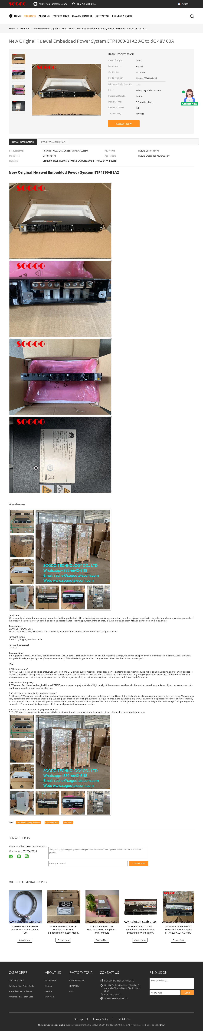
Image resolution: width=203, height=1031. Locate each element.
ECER (162, 1024)
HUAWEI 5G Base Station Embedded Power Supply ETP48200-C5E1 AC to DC (178, 929)
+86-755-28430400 (86, 4)
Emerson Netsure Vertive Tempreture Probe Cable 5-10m (24, 929)
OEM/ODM (74, 985)
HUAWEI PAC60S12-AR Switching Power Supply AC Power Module (101, 929)
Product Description (53, 142)
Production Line (76, 980)
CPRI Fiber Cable (16, 980)
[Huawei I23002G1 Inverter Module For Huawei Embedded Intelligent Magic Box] (63, 906)
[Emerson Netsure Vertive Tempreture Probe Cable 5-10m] (25, 906)
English (184, 3)
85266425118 (30, 851)
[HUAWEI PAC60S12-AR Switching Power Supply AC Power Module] (102, 906)
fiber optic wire (52, 822)
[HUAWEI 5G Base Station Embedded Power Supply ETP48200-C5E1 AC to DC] (179, 906)
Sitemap (78, 1019)
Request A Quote (122, 15)
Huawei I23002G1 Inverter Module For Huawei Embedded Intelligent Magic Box (63, 931)
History (48, 985)
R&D (71, 991)
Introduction (51, 980)
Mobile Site (124, 1019)
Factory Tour (61, 15)
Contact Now (123, 123)
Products (30, 15)
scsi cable (68, 822)
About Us (44, 15)
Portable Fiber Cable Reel (20, 991)
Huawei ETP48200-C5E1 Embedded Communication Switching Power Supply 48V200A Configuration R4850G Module (139, 933)
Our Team (49, 996)
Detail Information (23, 142)
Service (48, 991)
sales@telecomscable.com (53, 3)
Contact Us (102, 15)
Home (17, 15)
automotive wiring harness (28, 822)
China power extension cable (51, 1024)
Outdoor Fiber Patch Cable (21, 985)
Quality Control (82, 15)
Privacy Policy (100, 1019)
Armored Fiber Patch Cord (21, 996)
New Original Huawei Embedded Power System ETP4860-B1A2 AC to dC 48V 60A (104, 28)
